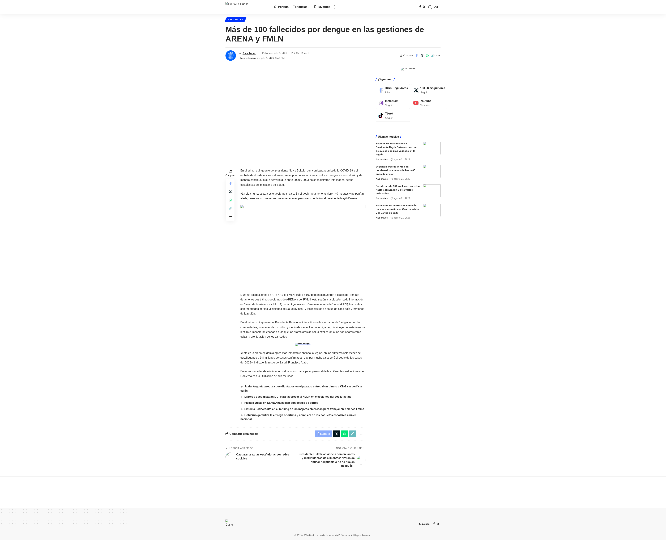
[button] (334, 7)
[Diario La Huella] (247, 7)
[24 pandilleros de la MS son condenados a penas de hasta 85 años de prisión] (432, 171)
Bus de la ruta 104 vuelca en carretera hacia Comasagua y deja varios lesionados (398, 190)
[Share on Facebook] (416, 55)
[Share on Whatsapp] (427, 55)
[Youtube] (429, 103)
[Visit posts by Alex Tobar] (230, 55)
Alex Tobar (249, 53)
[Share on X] (422, 55)
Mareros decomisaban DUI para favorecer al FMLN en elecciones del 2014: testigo (298, 396)
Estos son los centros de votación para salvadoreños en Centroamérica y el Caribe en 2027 (397, 209)
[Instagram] (393, 103)
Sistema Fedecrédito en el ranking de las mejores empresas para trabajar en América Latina (304, 409)
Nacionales (235, 20)
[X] (424, 7)
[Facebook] (420, 7)
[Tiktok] (393, 116)
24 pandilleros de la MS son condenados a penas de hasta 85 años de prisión (395, 170)
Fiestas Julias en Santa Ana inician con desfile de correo (281, 402)
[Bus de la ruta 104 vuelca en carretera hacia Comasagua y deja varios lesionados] (432, 190)
